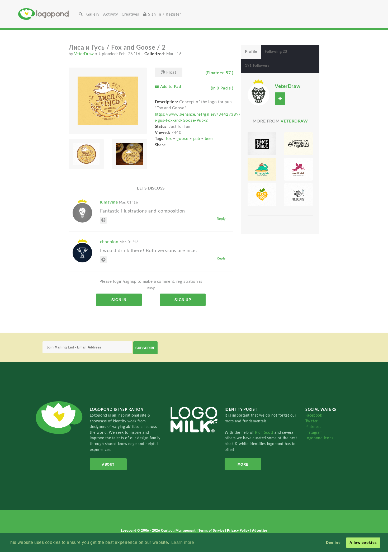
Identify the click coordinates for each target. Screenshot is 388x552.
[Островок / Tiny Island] (262, 169)
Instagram (314, 433)
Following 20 (276, 52)
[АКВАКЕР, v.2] (298, 194)
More (243, 464)
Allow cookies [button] (363, 542)
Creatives (130, 14)
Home (47, 14)
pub (197, 139)
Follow (280, 98)
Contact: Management (179, 530)
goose (183, 139)
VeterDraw (84, 54)
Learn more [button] (182, 542)
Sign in (118, 299)
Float (170, 72)
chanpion (119, 242)
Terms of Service (211, 530)
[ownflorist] (298, 169)
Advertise (259, 530)
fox (169, 139)
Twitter (311, 421)
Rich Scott (265, 433)
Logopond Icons (319, 438)
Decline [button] (333, 542)
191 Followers (257, 66)
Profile (251, 52)
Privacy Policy (238, 530)
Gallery (93, 14)
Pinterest (313, 427)
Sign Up (182, 299)
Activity (110, 14)
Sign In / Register (164, 14)
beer (209, 139)
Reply (221, 219)
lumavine (119, 202)
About (108, 464)
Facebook (313, 415)
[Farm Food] (262, 194)
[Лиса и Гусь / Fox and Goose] (298, 143)
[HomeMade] (262, 143)
